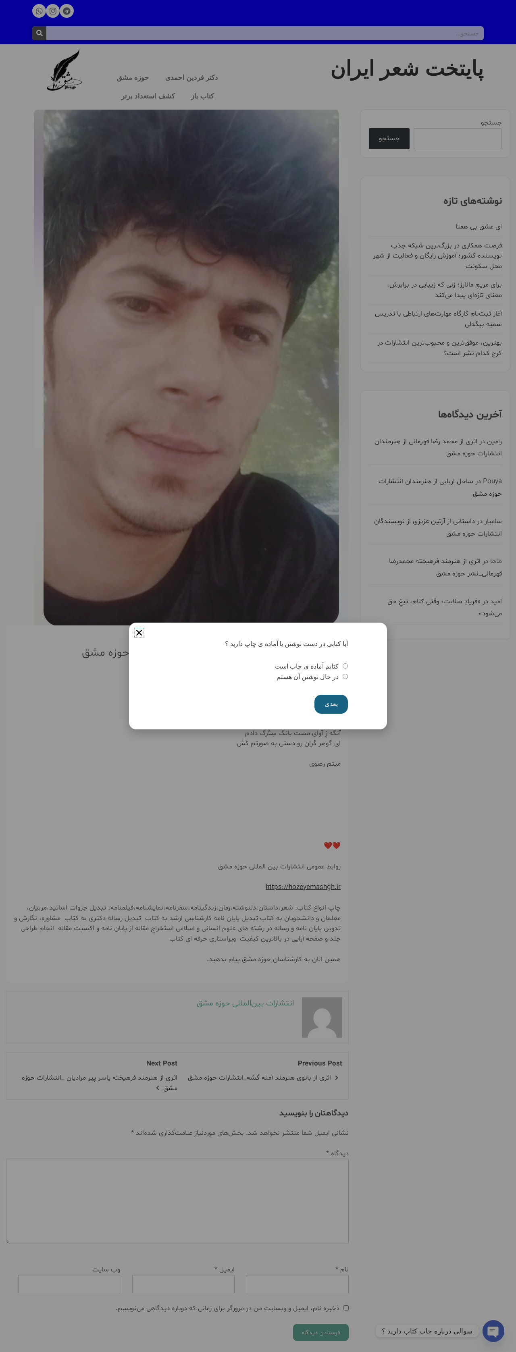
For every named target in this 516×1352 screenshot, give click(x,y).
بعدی (331, 703)
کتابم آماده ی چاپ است (306, 666)
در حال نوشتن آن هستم (307, 676)
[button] (139, 633)
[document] (258, 676)
